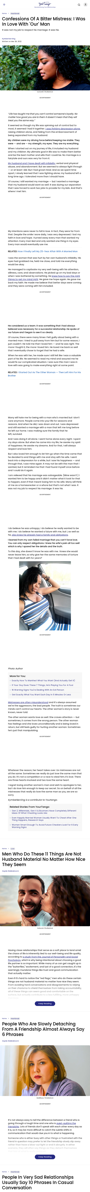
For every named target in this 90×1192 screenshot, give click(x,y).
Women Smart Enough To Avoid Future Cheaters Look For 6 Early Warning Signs (45, 826)
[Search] (78, 4)
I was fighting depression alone (62, 128)
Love (12, 849)
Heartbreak (15, 13)
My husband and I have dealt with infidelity (31, 163)
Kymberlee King (8, 39)
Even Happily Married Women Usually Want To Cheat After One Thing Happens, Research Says (44, 819)
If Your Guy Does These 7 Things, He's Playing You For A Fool (42, 685)
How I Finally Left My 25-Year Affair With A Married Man (47, 251)
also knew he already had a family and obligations (40, 534)
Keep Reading (45, 1003)
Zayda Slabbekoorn (10, 871)
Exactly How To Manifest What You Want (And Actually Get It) (43, 680)
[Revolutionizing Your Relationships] (45, 4)
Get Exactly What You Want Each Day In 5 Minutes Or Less (41, 694)
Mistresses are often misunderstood (28, 702)
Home (4, 13)
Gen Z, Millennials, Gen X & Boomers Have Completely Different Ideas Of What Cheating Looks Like (44, 812)
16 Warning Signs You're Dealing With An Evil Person (38, 690)
